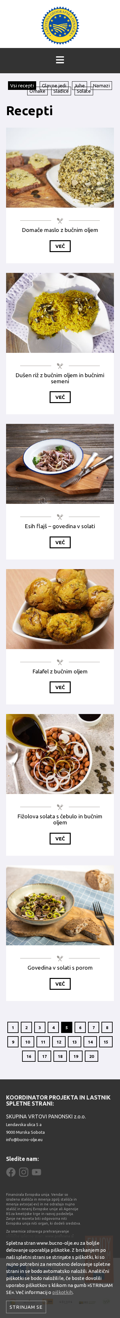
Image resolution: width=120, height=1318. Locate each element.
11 (43, 1042)
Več (60, 246)
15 (106, 1042)
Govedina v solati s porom (60, 968)
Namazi (101, 85)
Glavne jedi (54, 85)
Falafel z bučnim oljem (60, 671)
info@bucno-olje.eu (24, 1139)
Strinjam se (26, 1307)
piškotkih (62, 1292)
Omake (37, 91)
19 (76, 1056)
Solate (84, 91)
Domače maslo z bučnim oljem (60, 230)
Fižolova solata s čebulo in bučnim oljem (60, 819)
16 (29, 1056)
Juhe (79, 85)
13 (74, 1042)
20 (91, 1056)
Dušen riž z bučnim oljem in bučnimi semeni (60, 378)
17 (44, 1056)
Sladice (61, 91)
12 (59, 1042)
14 (90, 1042)
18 (60, 1056)
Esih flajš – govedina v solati (60, 526)
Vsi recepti (22, 85)
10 (27, 1042)
